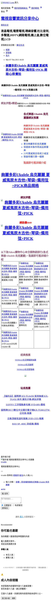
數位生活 (20, 45)
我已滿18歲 (6, 598)
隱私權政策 (42, 567)
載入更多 (5, 494)
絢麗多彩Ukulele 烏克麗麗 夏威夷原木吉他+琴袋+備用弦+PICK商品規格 (25, 180)
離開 (13, 598)
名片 (7, 56)
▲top (3, 489)
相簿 (7, 50)
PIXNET (11, 567)
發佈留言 (5, 508)
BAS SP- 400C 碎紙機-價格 (25, 424)
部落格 (8, 53)
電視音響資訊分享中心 (20, 18)
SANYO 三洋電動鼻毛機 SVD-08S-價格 (25, 404)
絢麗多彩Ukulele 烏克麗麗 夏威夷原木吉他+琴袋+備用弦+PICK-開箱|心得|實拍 (27, 69)
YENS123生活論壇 (25, 365)
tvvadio (4, 462)
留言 (21, 475)
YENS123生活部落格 (25, 369)
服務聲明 (25, 570)
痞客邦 (16, 475)
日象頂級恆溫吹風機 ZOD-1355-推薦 (25, 418)
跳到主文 (5, 25)
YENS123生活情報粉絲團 (25, 360)
